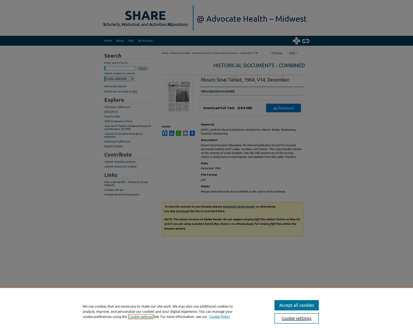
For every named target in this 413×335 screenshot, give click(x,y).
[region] (206, 311)
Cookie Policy (219, 317)
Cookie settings (141, 317)
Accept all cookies (296, 305)
